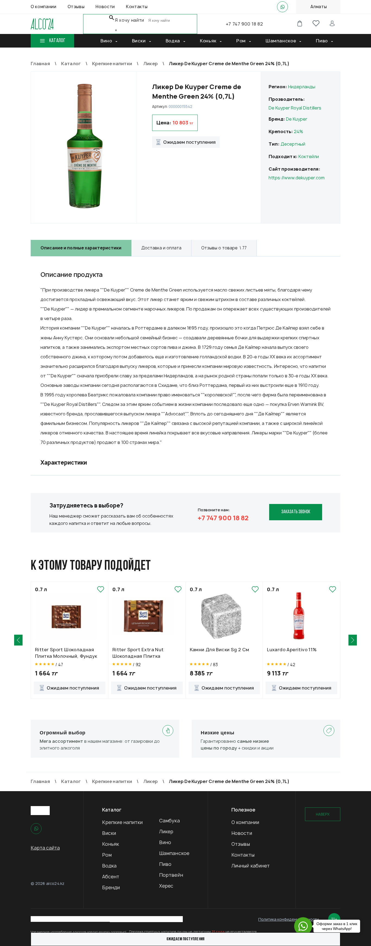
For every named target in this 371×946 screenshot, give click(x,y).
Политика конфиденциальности (288, 919)
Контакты (242, 855)
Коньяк (110, 844)
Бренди (111, 887)
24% (298, 131)
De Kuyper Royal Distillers (295, 108)
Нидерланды (301, 87)
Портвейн (171, 875)
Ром (107, 855)
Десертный (293, 144)
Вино (165, 842)
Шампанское (174, 853)
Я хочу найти (129, 20)
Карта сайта (45, 848)
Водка (109, 866)
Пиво (165, 864)
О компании (245, 822)
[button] (18, 640)
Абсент (111, 876)
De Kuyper (296, 119)
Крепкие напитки (122, 822)
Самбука (169, 820)
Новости (241, 833)
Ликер (166, 831)
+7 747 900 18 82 (244, 24)
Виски (109, 833)
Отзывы (240, 844)
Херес (166, 886)
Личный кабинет (250, 866)
